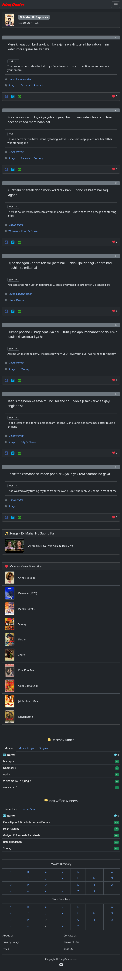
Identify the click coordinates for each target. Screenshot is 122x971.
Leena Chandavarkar (20, 79)
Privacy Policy (11, 942)
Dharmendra (16, 225)
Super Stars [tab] (30, 809)
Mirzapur (8, 761)
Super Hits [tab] (11, 809)
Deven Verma (16, 152)
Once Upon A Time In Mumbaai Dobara (26, 822)
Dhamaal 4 (9, 768)
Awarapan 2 (10, 787)
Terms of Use (71, 942)
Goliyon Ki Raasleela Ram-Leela (21, 835)
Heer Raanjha (11, 828)
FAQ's (6, 948)
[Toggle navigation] (115, 4)
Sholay (7, 848)
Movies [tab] (9, 748)
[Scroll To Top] (61, 964)
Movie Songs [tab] (26, 748)
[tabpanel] (61, 771)
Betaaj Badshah (12, 842)
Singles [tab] (43, 748)
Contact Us (70, 935)
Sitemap (68, 948)
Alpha (6, 774)
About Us (8, 935)
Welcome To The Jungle (17, 781)
